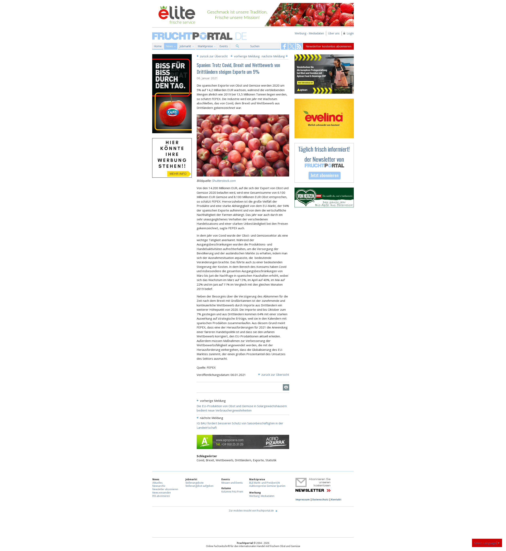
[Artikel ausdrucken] (286, 387)
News (169, 46)
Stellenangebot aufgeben (199, 486)
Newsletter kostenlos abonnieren (328, 46)
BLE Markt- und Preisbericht (264, 482)
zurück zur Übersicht (214, 56)
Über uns (334, 33)
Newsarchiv (158, 486)
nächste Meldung (273, 56)
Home (158, 46)
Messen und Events (232, 482)
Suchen (255, 46)
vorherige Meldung (247, 56)
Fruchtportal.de (200, 35)
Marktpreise (205, 46)
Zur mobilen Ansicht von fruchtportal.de (251, 510)
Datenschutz (320, 499)
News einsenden (161, 492)
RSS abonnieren (161, 496)
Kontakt (336, 499)
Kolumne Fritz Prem (232, 491)
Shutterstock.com (224, 181)
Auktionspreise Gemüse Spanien (267, 486)
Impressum (302, 499)
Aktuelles (157, 482)
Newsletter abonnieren (165, 489)
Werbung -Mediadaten (261, 496)
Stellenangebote (194, 482)
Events (223, 46)
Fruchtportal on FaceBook (284, 46)
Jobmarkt (185, 46)
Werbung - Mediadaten (309, 33)
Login (350, 33)
